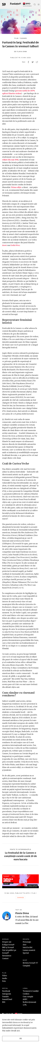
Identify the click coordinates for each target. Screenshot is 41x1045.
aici (18, 1031)
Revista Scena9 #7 (30, 963)
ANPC (25, 999)
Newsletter (6, 956)
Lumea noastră (29, 950)
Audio (4, 978)
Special (26, 953)
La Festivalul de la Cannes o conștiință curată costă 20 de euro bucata (20, 856)
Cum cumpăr (28, 997)
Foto (4, 981)
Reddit (37, 62)
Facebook (6, 991)
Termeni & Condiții (31, 991)
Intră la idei (27, 947)
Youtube (5, 997)
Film (16, 38)
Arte (27, 893)
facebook (28, 62)
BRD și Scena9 (8, 947)
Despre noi (6, 942)
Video (4, 976)
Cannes (23, 38)
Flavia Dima (22, 51)
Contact (5, 958)
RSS (3, 1002)
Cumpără (26, 966)
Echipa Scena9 (8, 945)
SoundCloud (7, 999)
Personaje (27, 942)
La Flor (25, 923)
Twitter (32, 62)
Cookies (26, 994)
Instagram (6, 994)
